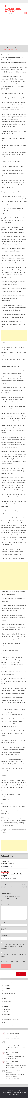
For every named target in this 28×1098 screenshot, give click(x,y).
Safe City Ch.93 (14, 1061)
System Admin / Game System (11, 1019)
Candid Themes (16, 1094)
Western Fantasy (8, 1025)
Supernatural (7, 1014)
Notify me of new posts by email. (14, 961)
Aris (12, 59)
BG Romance (7, 988)
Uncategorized (5, 54)
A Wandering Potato (13, 8)
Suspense (6, 1017)
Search (21, 973)
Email (3, 929)
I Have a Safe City (7, 864)
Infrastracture (7, 1001)
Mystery (6, 1006)
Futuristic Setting (8, 996)
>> (16, 837)
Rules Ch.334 (14, 1042)
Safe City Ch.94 (14, 1053)
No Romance (7, 1009)
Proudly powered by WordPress (11, 1092)
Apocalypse (7, 985)
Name (3, 922)
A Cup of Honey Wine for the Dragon (11, 875)
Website (4, 935)
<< (12, 837)
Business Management (10, 993)
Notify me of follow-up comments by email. (13, 955)
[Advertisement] (14, 31)
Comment (5, 905)
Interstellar (6, 1004)
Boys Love (6, 990)
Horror (5, 998)
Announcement (8, 983)
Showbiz (6, 1012)
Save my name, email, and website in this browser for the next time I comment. (13, 946)
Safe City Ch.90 (16, 1070)
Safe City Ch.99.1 (14, 1033)
